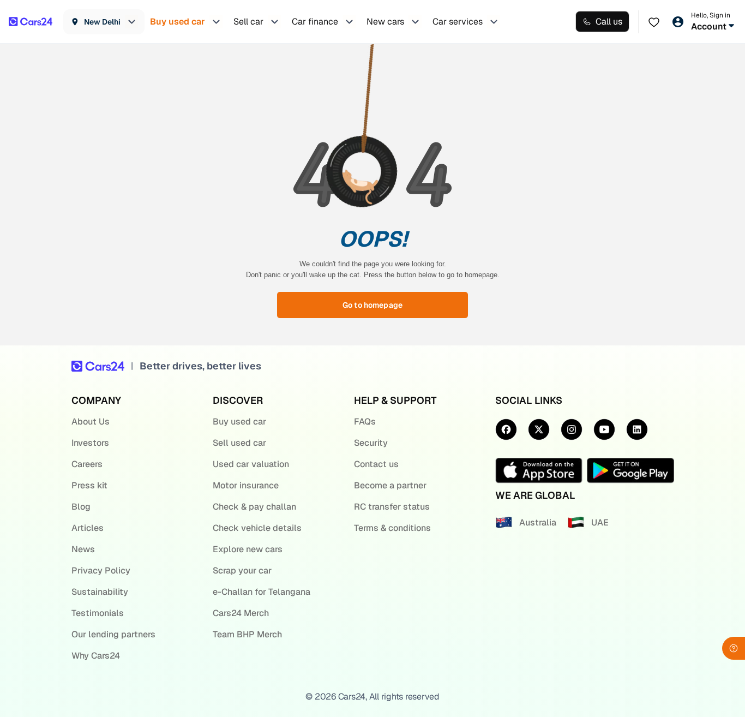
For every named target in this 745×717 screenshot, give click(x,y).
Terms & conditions (392, 528)
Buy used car (239, 421)
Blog (81, 506)
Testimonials (97, 613)
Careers (87, 464)
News (83, 549)
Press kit (89, 485)
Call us (609, 21)
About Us (90, 421)
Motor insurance (246, 485)
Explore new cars (248, 549)
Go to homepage (372, 305)
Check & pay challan (254, 506)
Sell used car (239, 443)
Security (371, 443)
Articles (87, 528)
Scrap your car (242, 570)
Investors (90, 443)
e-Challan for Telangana (261, 592)
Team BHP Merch (247, 634)
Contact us (376, 464)
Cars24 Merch (241, 613)
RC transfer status (392, 506)
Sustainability (99, 592)
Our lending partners (113, 634)
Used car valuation (251, 464)
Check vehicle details (257, 528)
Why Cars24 (95, 655)
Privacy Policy (100, 570)
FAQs (365, 421)
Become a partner (390, 485)
